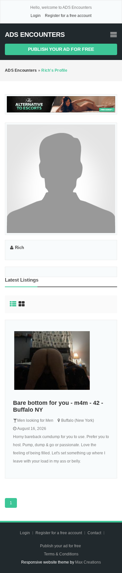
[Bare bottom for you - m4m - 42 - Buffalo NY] (61, 360)
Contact (95, 533)
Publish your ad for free (61, 49)
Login (36, 15)
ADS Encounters (35, 34)
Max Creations (88, 562)
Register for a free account (68, 15)
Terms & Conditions (61, 554)
